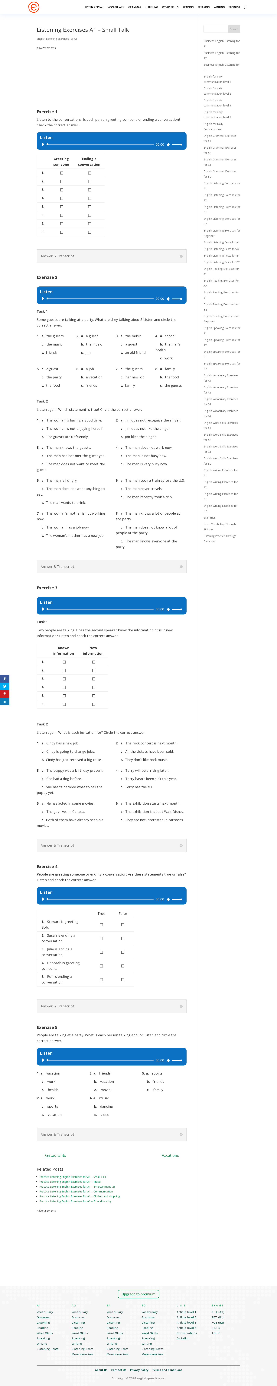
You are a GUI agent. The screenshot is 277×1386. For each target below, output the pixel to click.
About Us (101, 1370)
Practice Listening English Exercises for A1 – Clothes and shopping (79, 1196)
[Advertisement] (112, 77)
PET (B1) (217, 1317)
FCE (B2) (217, 1322)
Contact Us (118, 1370)
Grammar (134, 7)
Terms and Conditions (167, 1370)
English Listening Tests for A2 (222, 249)
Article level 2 (186, 1317)
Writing (219, 7)
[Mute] (168, 144)
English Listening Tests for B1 (222, 255)
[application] (110, 144)
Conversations (187, 1333)
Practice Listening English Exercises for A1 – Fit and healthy (75, 1201)
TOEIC (215, 1333)
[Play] (43, 144)
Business (234, 7)
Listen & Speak (94, 7)
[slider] (176, 144)
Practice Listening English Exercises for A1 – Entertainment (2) (77, 1186)
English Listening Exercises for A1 (57, 38)
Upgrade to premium (138, 1294)
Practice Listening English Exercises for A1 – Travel (70, 1181)
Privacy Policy (139, 1370)
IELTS (215, 1328)
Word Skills (170, 7)
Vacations (170, 1155)
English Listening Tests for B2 (222, 262)
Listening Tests (47, 1349)
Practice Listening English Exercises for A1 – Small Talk (72, 1177)
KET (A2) (217, 1312)
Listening (151, 7)
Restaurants (55, 1155)
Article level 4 (187, 1328)
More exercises (82, 1354)
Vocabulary (116, 7)
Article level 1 (186, 1312)
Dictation (183, 1338)
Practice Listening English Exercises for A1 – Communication (76, 1191)
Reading (188, 7)
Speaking (204, 7)
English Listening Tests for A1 (222, 242)
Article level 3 (186, 1322)
